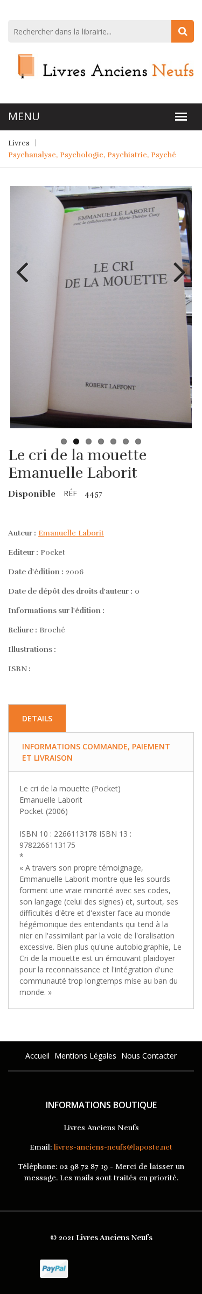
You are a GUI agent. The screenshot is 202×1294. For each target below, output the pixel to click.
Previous (26, 264)
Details (37, 718)
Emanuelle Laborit (71, 533)
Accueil (37, 1055)
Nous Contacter (149, 1055)
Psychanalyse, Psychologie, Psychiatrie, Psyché (92, 154)
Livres (19, 143)
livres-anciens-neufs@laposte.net (113, 1147)
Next (175, 264)
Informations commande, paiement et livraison (96, 752)
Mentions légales (85, 1055)
